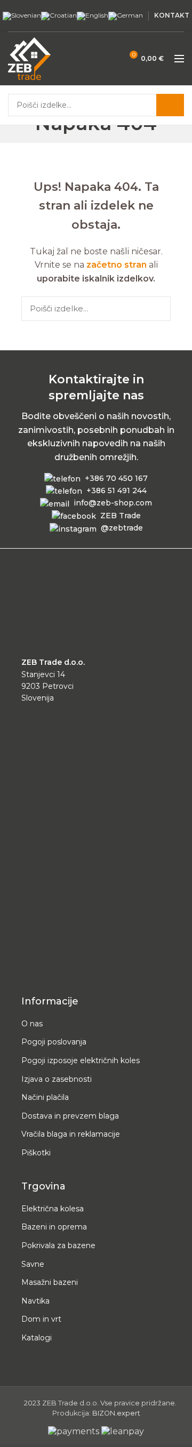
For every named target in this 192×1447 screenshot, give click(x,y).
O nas (32, 1023)
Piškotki (36, 1152)
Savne (32, 1264)
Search (170, 105)
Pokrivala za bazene (58, 1245)
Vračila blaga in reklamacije (70, 1134)
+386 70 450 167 (116, 478)
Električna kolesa (52, 1208)
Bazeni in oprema (54, 1227)
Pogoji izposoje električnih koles (80, 1060)
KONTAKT (171, 15)
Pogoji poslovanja (53, 1042)
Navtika (35, 1301)
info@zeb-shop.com (113, 503)
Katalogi (36, 1338)
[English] (92, 15)
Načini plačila (45, 1097)
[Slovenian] (22, 15)
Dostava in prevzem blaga (70, 1116)
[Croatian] (59, 15)
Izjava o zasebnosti (56, 1079)
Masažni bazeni (49, 1282)
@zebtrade (122, 528)
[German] (125, 15)
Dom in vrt (41, 1319)
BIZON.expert (116, 1413)
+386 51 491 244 (116, 490)
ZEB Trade (120, 515)
